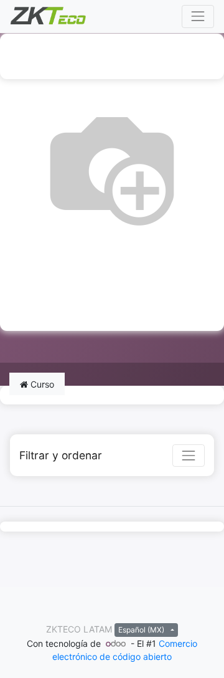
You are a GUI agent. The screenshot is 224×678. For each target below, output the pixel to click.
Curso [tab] (41, 384)
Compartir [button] (37, 308)
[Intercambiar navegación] (188, 455)
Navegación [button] (91, 56)
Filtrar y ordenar (60, 455)
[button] (199, 56)
